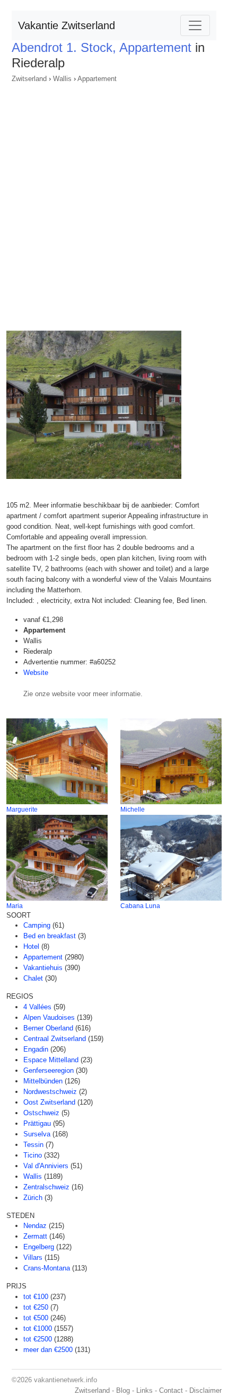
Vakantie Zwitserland (66, 25)
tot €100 (35, 1297)
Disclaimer (205, 1390)
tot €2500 (37, 1339)
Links (144, 1390)
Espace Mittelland (50, 1060)
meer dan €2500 (48, 1350)
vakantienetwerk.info (65, 1380)
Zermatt (35, 1236)
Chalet (33, 978)
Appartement (97, 79)
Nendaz (35, 1226)
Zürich (32, 1198)
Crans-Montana (46, 1268)
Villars (32, 1257)
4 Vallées (37, 1007)
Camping (36, 925)
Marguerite (22, 809)
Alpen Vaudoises (49, 1017)
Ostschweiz (41, 1113)
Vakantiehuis (43, 968)
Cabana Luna (140, 906)
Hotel (31, 946)
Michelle (132, 809)
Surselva (36, 1134)
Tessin (33, 1145)
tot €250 (35, 1307)
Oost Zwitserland (49, 1102)
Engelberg (38, 1247)
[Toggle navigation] (195, 25)
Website (35, 673)
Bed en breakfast (49, 936)
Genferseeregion (48, 1070)
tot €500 (35, 1318)
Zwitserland (29, 79)
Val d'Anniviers (45, 1166)
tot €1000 (37, 1328)
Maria (14, 906)
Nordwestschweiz (50, 1092)
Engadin (35, 1049)
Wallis (62, 79)
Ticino (32, 1155)
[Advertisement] (114, 203)
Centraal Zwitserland (54, 1039)
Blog (123, 1390)
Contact (171, 1390)
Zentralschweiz (46, 1187)
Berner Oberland (48, 1028)
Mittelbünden (43, 1081)
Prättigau (37, 1123)
